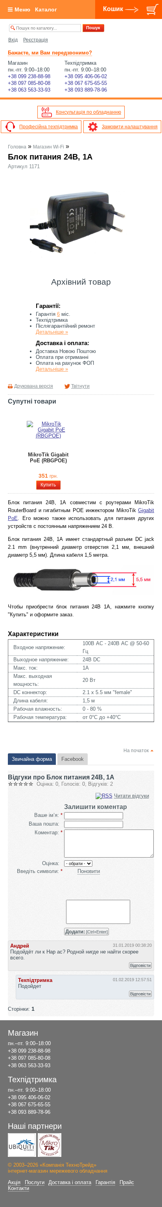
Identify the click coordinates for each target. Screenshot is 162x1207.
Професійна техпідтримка (48, 127)
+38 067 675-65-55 (85, 83)
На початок (136, 750)
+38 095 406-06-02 (85, 76)
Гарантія (105, 1182)
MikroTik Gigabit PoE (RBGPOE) (48, 458)
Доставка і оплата (69, 1182)
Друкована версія (33, 386)
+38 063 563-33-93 (29, 90)
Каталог (46, 9)
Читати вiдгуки (131, 796)
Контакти (18, 1188)
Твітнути (80, 386)
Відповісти (140, 965)
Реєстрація (35, 40)
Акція (14, 1182)
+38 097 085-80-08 (29, 83)
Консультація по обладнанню (88, 112)
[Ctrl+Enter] (86, 932)
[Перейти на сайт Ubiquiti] (22, 1145)
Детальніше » (52, 332)
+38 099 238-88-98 (29, 76)
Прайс (127, 1182)
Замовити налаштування (130, 127)
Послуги (34, 1182)
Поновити (88, 871)
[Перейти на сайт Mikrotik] (49, 1145)
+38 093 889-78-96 (85, 90)
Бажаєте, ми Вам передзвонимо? (50, 53)
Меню (22, 9)
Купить (48, 485)
